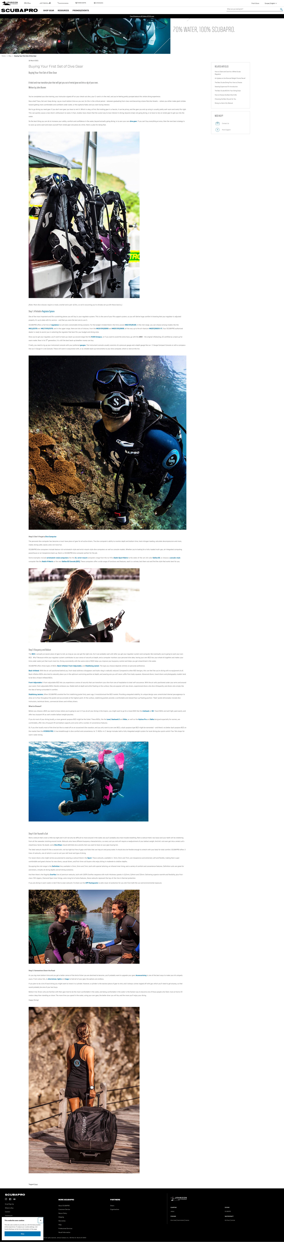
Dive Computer (50, 537)
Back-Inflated (62, 666)
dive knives (52, 979)
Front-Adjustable (75, 666)
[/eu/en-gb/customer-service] (217, 130)
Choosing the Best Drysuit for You (225, 99)
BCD (33, 654)
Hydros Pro (142, 719)
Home (4, 56)
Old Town (227, 1220)
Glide (125, 719)
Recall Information (64, 1232)
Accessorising (141, 975)
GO (153, 711)
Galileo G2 (156, 558)
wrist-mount (83, 558)
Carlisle (233, 1220)
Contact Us (225, 123)
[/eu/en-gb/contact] (217, 123)
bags (67, 979)
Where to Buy (9, 1208)
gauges (83, 345)
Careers (7, 1212)
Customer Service (64, 1209)
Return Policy (62, 1213)
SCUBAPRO (228, 1211)
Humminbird (180, 1220)
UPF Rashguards (91, 883)
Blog (10, 56)
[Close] (40, 1220)
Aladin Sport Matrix (120, 558)
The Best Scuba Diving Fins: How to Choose (228, 82)
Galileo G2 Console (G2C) (71, 561)
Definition (56, 866)
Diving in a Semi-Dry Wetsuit (224, 103)
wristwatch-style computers (58, 558)
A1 (76, 558)
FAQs (60, 1225)
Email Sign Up (9, 1204)
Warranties (62, 1221)
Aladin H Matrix (47, 561)
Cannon (187, 1220)
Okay (22, 1234)
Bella (152, 719)
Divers (112, 1205)
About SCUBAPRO (64, 1205)
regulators (55, 325)
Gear (36, 1184)
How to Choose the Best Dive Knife (226, 95)
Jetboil (172, 1211)
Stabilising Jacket (92, 666)
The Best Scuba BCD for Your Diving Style (228, 91)
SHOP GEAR (48, 10)
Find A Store (255, 3)
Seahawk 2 (115, 719)
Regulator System (48, 311)
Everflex (53, 874)
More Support (226, 130)
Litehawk (145, 711)
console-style (175, 558)
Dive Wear (58, 845)
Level (109, 719)
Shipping (61, 1217)
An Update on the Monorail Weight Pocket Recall (230, 78)
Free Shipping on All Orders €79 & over (142, 16)
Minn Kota (173, 1220)
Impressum (9, 1215)
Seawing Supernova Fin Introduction (226, 86)
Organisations (114, 1209)
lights (59, 979)
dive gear (133, 121)
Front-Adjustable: (35, 682)
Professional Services (65, 1228)
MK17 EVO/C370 (46, 328)
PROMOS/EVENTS (81, 10)
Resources (63, 10)
